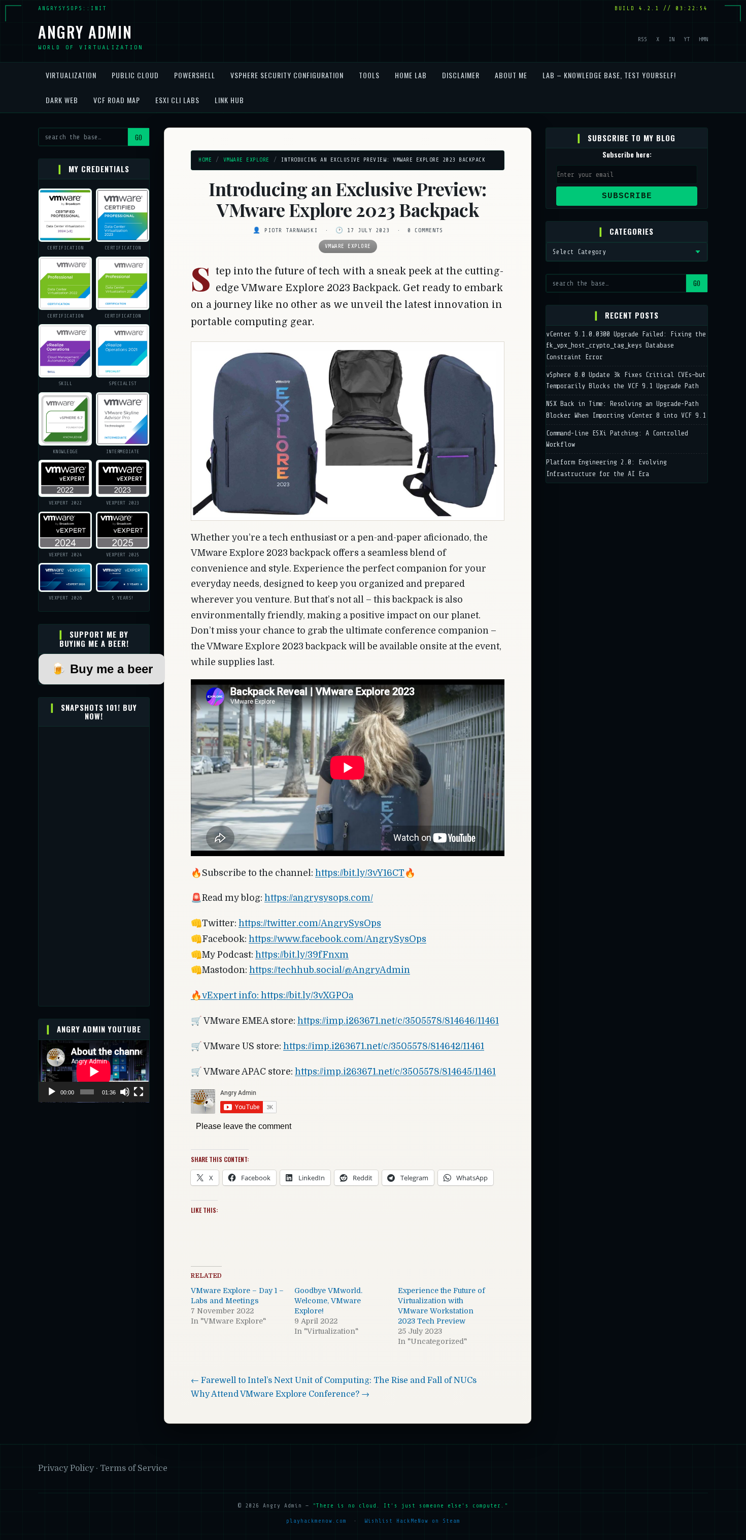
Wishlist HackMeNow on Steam (412, 1521)
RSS (642, 39)
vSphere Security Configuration (287, 75)
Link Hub (229, 100)
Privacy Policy (67, 1468)
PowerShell (194, 75)
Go (138, 137)
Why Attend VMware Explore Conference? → (280, 1394)
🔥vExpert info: (226, 995)
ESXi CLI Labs (177, 100)
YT (687, 39)
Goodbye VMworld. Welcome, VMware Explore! (328, 1300)
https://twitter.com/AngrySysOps (310, 923)
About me (511, 75)
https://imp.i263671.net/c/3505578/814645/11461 (395, 1071)
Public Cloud (135, 75)
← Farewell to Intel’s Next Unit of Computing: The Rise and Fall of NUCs (334, 1380)
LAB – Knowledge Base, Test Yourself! (609, 75)
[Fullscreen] (138, 1092)
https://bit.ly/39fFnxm (302, 955)
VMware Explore (246, 159)
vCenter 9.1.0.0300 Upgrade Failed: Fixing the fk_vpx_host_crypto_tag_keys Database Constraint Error (626, 345)
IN (671, 39)
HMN (703, 39)
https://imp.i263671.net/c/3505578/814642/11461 (383, 1046)
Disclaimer (461, 75)
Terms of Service (133, 1468)
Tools (369, 75)
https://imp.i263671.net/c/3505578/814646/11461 (398, 1021)
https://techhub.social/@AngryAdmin (329, 970)
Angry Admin (85, 31)
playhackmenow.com (316, 1521)
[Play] (52, 1092)
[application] (94, 1071)
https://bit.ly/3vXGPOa (307, 995)
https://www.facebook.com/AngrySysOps (337, 939)
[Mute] (125, 1092)
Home (205, 159)
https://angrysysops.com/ (318, 898)
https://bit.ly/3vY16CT (359, 873)
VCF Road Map (116, 100)
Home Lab (411, 75)
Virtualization (71, 75)
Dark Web (62, 100)
